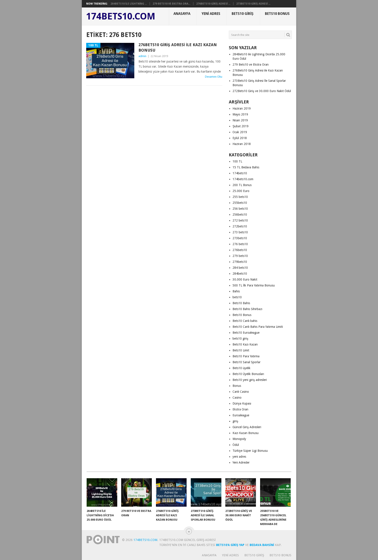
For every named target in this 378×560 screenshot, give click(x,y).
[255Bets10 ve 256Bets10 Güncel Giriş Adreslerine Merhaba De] (275, 492)
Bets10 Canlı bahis (245, 321)
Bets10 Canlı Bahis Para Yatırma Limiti (258, 326)
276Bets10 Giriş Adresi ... (213, 3)
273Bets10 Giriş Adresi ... (253, 3)
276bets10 (240, 250)
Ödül (236, 445)
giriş (235, 421)
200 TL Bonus (242, 185)
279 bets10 (240, 256)
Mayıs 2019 (240, 114)
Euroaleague (241, 415)
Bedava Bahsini (262, 545)
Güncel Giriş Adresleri (247, 427)
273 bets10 (240, 232)
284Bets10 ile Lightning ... (128, 3)
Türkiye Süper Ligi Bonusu (250, 450)
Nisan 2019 (240, 120)
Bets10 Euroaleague (246, 332)
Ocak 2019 (240, 132)
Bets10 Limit (241, 350)
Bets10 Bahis (241, 303)
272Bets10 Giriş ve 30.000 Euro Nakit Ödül (262, 91)
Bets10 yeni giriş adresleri (250, 380)
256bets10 (240, 214)
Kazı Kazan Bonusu (246, 433)
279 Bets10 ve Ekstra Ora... (171, 3)
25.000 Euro (241, 191)
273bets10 (240, 238)
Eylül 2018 (240, 138)
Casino (237, 397)
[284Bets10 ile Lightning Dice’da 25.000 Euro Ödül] (102, 492)
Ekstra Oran (240, 409)
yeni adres (239, 456)
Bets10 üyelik (241, 368)
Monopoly (239, 439)
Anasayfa (181, 14)
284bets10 (240, 273)
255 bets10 (240, 197)
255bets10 (240, 202)
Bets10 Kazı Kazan (245, 344)
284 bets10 (240, 267)
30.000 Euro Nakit (245, 279)
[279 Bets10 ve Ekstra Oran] (136, 492)
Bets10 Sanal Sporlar (247, 362)
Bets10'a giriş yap (230, 545)
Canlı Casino (241, 391)
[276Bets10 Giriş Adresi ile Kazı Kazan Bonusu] (171, 492)
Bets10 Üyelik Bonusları (248, 374)
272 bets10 (240, 220)
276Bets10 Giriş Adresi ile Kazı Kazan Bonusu (177, 47)
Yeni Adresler (241, 462)
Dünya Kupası (242, 403)
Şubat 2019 (240, 126)
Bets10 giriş (243, 14)
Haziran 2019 (242, 108)
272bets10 (240, 226)
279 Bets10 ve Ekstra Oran (251, 64)
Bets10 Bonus (277, 14)
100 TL (237, 161)
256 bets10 (240, 208)
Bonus (237, 385)
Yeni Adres (211, 14)
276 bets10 (240, 244)
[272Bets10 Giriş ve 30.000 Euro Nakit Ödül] (240, 492)
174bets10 (240, 173)
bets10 (237, 297)
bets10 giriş (240, 338)
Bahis (236, 291)
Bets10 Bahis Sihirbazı (247, 309)
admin (142, 56)
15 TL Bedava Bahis (246, 167)
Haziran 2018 (242, 144)
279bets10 (240, 261)
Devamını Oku (213, 76)
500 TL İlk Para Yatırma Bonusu (254, 285)
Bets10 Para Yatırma (246, 356)
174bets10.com (120, 16)
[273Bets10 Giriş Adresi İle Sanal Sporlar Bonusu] (206, 492)
